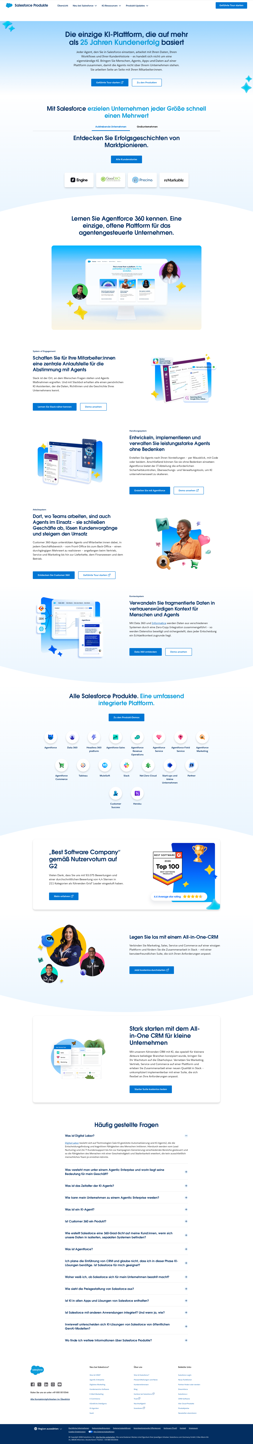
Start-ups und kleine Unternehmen (170, 779)
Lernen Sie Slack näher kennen (55, 406)
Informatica (159, 623)
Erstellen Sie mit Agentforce (149, 490)
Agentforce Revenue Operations (137, 751)
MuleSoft (105, 775)
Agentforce (51, 747)
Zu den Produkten (147, 82)
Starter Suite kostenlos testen (151, 1089)
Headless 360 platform (94, 749)
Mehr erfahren (62, 896)
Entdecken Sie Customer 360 (54, 575)
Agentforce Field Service (180, 749)
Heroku (137, 803)
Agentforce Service (159, 749)
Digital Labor (72, 1142)
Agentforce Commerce (61, 777)
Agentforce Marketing (202, 749)
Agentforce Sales (115, 747)
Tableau (83, 775)
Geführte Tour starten (108, 82)
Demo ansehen (93, 406)
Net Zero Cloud (148, 775)
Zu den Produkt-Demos (126, 717)
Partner (192, 775)
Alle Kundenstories (126, 159)
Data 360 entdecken (145, 651)
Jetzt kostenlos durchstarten (149, 970)
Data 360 (72, 747)
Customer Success (115, 805)
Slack (126, 775)
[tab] (111, 127)
